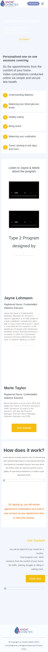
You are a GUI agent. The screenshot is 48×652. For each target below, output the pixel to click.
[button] (42, 4)
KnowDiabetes (11, 645)
